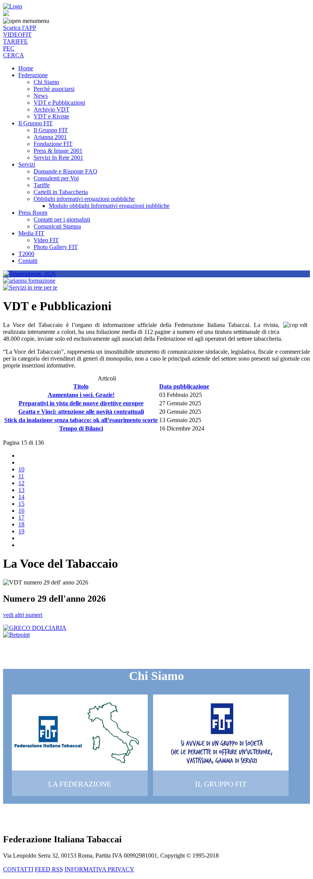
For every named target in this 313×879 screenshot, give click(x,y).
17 (21, 517)
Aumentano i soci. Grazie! (81, 395)
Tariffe (42, 185)
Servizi (26, 164)
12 (21, 483)
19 (21, 531)
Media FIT (31, 233)
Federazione (33, 75)
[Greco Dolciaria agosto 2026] (34, 628)
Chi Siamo (46, 82)
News (41, 95)
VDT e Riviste (51, 116)
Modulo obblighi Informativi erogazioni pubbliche (109, 205)
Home (25, 68)
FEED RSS (49, 869)
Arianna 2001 (50, 137)
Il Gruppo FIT (35, 123)
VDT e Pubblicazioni (59, 102)
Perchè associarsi (54, 89)
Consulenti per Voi (56, 178)
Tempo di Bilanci (81, 428)
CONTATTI (18, 869)
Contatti (27, 260)
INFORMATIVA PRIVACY (99, 869)
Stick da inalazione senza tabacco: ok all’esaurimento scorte (81, 420)
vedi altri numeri (22, 615)
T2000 (26, 254)
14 (21, 497)
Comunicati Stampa (57, 226)
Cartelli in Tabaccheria (61, 192)
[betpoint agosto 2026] (16, 634)
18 (21, 524)
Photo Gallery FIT (56, 247)
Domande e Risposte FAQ (65, 171)
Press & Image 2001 (58, 150)
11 (21, 476)
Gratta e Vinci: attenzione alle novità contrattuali (81, 411)
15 (21, 503)
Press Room (32, 212)
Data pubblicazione (184, 386)
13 (21, 490)
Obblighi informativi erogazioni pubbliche (84, 199)
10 (21, 469)
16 (21, 510)
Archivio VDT (51, 109)
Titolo (81, 386)
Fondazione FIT (53, 144)
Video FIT (46, 240)
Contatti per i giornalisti (62, 219)
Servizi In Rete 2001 (58, 157)
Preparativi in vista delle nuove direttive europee (81, 403)
